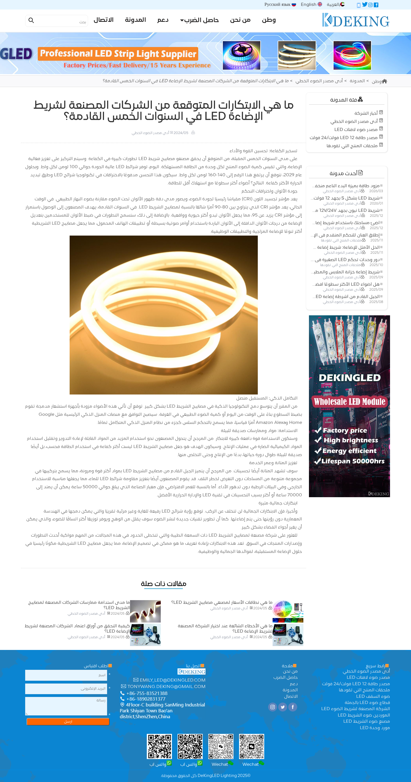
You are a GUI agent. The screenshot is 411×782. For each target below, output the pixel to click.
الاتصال (291, 696)
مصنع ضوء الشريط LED (366, 721)
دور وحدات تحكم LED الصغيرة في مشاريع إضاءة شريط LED (345, 260)
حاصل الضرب (285, 677)
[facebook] (376, 6)
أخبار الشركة (366, 113)
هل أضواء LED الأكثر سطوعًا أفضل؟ (345, 284)
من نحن (290, 671)
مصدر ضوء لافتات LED (356, 130)
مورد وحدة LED (375, 728)
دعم (294, 684)
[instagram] (370, 6)
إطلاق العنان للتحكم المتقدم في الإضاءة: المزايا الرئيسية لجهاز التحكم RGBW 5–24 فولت (345, 235)
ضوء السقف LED (373, 696)
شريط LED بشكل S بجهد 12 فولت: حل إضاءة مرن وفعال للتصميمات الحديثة (345, 198)
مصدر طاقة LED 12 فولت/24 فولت (344, 138)
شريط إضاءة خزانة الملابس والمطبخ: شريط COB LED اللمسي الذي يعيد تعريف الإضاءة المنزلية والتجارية (345, 272)
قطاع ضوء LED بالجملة (367, 703)
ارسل (68, 722)
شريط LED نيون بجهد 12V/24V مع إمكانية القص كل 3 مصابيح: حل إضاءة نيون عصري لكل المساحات (345, 210)
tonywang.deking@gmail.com (166, 687)
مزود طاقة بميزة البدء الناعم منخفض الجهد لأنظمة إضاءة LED (345, 186)
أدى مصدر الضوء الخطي (319, 81)
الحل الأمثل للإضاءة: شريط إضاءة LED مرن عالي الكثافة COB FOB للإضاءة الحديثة (345, 247)
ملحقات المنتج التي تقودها (352, 146)
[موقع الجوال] (358, 6)
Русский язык (278, 5)
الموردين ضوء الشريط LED (364, 715)
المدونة (357, 81)
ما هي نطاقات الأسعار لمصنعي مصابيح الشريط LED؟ (222, 602)
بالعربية (333, 5)
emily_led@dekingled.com (173, 680)
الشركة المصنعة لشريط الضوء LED (355, 709)
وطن (377, 81)
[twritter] (365, 6)
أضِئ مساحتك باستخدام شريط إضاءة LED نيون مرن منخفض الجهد (345, 223)
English (309, 5)
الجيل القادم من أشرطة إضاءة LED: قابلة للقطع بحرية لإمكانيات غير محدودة (345, 297)
